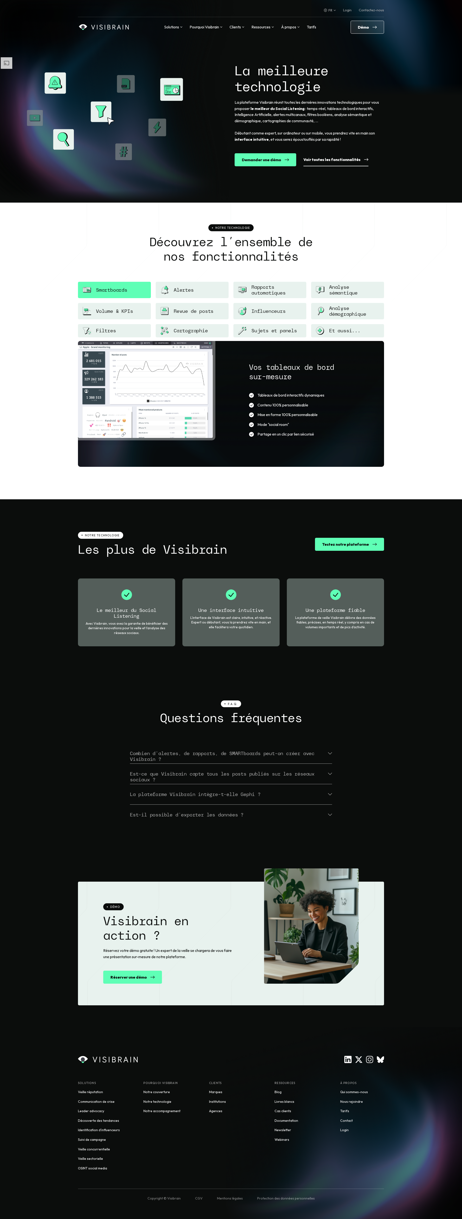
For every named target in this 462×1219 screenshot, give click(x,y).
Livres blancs (284, 1101)
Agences (215, 1111)
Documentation (286, 1120)
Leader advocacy (91, 1111)
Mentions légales (230, 1198)
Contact (346, 1120)
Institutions (217, 1101)
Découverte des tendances (98, 1120)
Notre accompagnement (161, 1111)
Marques (215, 1092)
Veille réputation (90, 1092)
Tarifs (311, 27)
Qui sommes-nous (354, 1092)
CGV (199, 1198)
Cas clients (283, 1111)
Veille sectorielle (90, 1158)
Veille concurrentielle (94, 1149)
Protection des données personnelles (286, 1198)
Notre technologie (157, 1101)
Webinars (282, 1139)
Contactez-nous (371, 10)
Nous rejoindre (351, 1101)
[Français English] (330, 10)
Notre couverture (156, 1092)
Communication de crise (96, 1101)
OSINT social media (92, 1168)
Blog (278, 1092)
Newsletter (283, 1130)
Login (347, 10)
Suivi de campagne (92, 1139)
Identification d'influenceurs (99, 1130)
